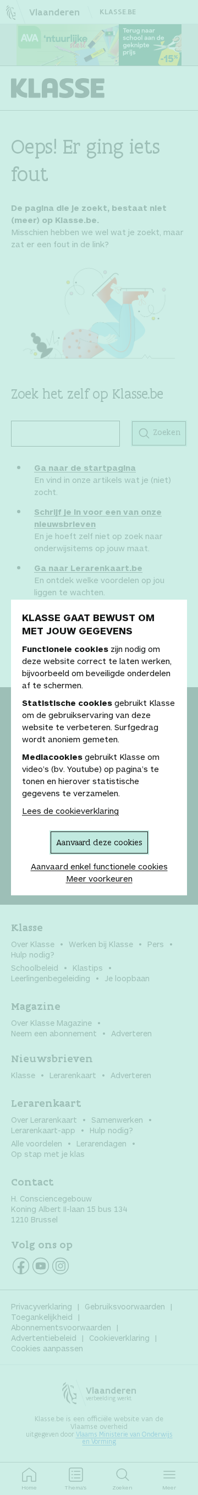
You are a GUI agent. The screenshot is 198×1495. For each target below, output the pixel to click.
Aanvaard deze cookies (99, 842)
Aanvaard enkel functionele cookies (99, 866)
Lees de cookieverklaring (70, 811)
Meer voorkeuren (99, 878)
